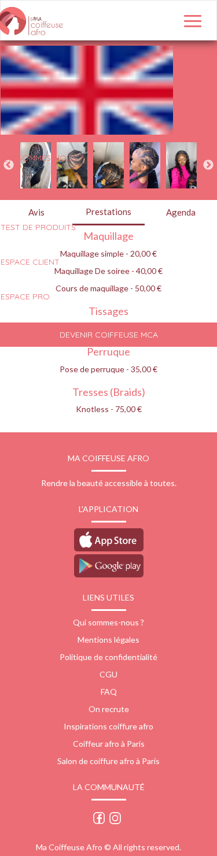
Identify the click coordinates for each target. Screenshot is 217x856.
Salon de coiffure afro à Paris (108, 761)
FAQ (109, 691)
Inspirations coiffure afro (108, 726)
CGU (108, 674)
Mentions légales (108, 639)
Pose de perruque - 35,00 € (108, 369)
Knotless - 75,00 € (109, 409)
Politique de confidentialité (108, 657)
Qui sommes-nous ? (108, 622)
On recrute (109, 709)
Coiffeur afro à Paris (109, 743)
